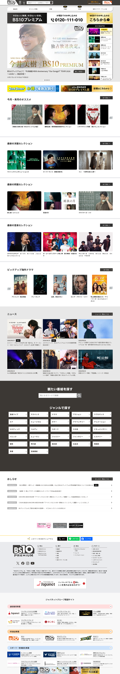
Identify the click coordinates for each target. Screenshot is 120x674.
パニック (13, 436)
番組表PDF (59, 551)
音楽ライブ (14, 414)
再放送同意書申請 (97, 551)
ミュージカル (36, 422)
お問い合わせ (96, 549)
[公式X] (18, 563)
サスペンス (35, 414)
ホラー (54, 422)
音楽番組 (34, 451)
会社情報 (95, 564)
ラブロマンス (99, 414)
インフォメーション (79, 555)
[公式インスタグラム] (28, 563)
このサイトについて (97, 560)
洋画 (50, 9)
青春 (11, 451)
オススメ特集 (33, 9)
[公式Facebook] (23, 563)
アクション (77, 414)
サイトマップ (96, 562)
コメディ (34, 429)
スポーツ (55, 429)
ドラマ (54, 414)
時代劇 (33, 444)
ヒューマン (35, 436)
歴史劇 (54, 444)
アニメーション (100, 422)
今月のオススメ (42, 549)
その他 (75, 429)
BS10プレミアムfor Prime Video (42, 554)
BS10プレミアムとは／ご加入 (80, 549)
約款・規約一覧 (96, 553)
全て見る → (106, 98)
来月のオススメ (42, 551)
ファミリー (56, 436)
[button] (9, 46)
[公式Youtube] (32, 563)
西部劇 (96, 444)
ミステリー (98, 436)
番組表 (15, 9)
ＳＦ (11, 422)
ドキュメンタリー (100, 429)
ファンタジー (78, 436)
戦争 (11, 444)
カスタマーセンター (97, 557)
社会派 (75, 444)
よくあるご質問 (96, 555)
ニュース (77, 553)
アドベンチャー (79, 422)
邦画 (65, 9)
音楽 (79, 9)
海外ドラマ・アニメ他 (100, 9)
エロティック (15, 429)
